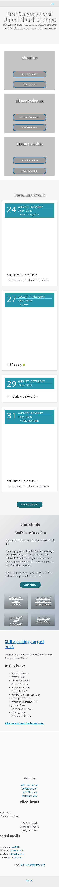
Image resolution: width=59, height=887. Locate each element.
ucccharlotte (17, 850)
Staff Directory (29, 792)
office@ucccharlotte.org (33, 864)
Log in (29, 880)
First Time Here (29, 170)
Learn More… (30, 584)
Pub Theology (14, 364)
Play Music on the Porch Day (22, 396)
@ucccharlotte (17, 854)
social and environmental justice (43, 601)
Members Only (29, 795)
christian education (43, 619)
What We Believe (29, 160)
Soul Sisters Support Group (22, 275)
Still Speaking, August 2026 (24, 644)
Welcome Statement (29, 117)
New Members (29, 127)
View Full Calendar (29, 504)
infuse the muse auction (16, 601)
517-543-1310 (14, 857)
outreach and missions (16, 620)
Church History (29, 74)
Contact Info (29, 84)
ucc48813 (15, 846)
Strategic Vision (29, 788)
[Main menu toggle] (53, 4)
